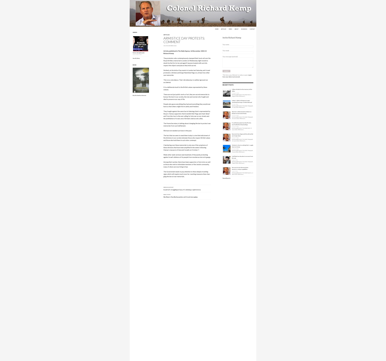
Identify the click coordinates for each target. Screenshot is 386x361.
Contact (252, 29)
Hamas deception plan (139, 52)
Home (216, 29)
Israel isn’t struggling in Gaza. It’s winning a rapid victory (182, 189)
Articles (223, 29)
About (237, 29)
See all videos (136, 58)
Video (230, 29)
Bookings (244, 29)
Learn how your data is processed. (237, 76)
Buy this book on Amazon (139, 95)
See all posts (226, 178)
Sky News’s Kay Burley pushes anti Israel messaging (180, 196)
